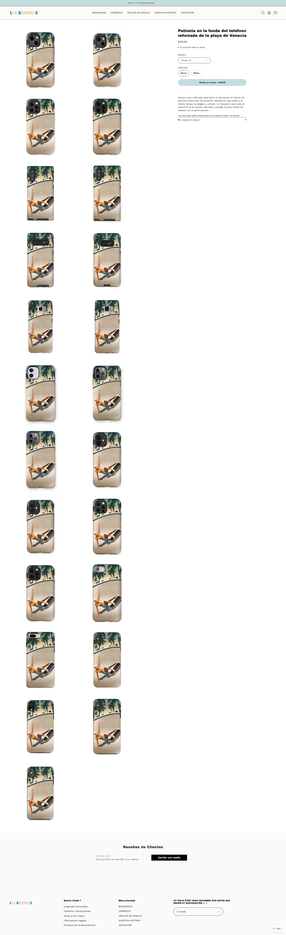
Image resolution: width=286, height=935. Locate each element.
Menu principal (127, 901)
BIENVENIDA (125, 906)
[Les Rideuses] (24, 12)
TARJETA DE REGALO (130, 916)
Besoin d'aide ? (72, 901)
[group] (143, 3)
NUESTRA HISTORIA (129, 920)
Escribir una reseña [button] (169, 857)
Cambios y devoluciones (77, 911)
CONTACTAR (125, 925)
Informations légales (75, 920)
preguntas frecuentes (75, 906)
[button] (263, 13)
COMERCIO (124, 911)
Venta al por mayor (74, 916)
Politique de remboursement (79, 925)
